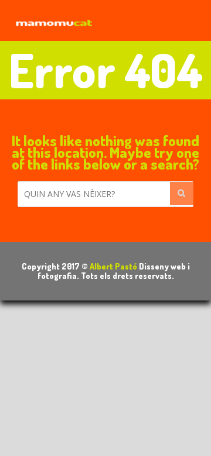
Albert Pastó (113, 266)
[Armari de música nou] (53, 19)
